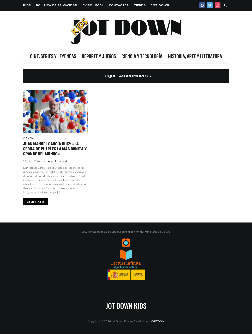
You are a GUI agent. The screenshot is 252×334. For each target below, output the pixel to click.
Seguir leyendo (36, 201)
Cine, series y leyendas (53, 56)
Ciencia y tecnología (142, 56)
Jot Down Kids (126, 306)
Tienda (140, 5)
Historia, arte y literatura (195, 56)
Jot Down (160, 5)
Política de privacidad (56, 5)
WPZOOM (157, 321)
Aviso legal (93, 5)
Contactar (119, 5)
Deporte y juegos (99, 56)
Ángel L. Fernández (59, 161)
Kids (27, 5)
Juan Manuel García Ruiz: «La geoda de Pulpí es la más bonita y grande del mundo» (55, 149)
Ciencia (28, 138)
